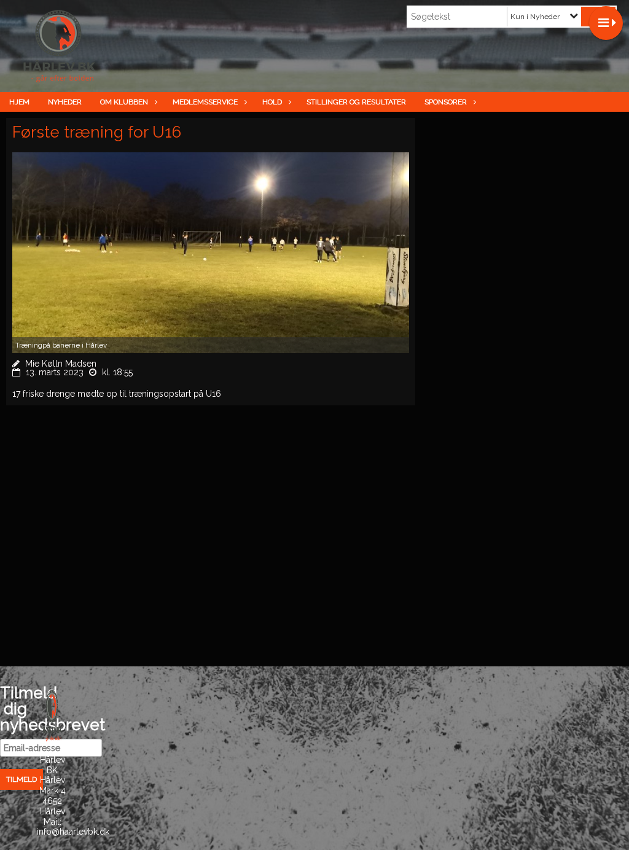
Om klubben (124, 102)
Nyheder (65, 102)
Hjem (19, 102)
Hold (272, 102)
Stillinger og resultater (356, 102)
